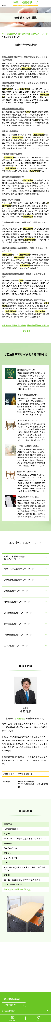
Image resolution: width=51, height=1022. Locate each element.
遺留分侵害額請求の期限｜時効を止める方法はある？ (24, 275)
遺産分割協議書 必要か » (38, 325)
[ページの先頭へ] (47, 1010)
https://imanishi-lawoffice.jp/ (17, 889)
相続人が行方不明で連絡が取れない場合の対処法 (24, 299)
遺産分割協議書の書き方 (13, 176)
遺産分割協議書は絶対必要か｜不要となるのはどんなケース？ (25, 250)
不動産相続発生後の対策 (13, 108)
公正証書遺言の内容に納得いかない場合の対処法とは (25, 224)
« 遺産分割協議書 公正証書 (14, 325)
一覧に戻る (25, 331)
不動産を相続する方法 (12, 153)
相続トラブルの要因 (11, 199)
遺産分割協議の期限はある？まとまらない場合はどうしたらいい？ (25, 84)
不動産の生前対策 (10, 131)
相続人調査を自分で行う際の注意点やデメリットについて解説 (25, 58)
